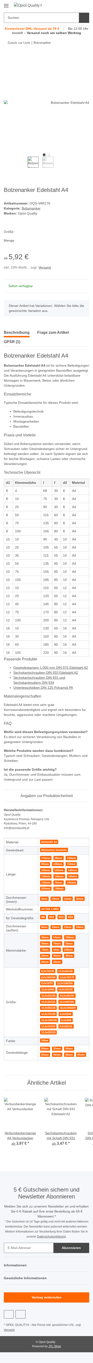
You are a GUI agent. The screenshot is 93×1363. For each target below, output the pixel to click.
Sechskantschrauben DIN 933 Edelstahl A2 (45, 672)
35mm (45, 937)
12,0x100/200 (65, 983)
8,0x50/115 (66, 1026)
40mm (69, 1048)
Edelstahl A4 (49, 841)
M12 (61, 917)
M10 (51, 917)
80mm (57, 1054)
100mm (69, 937)
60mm (45, 961)
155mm (71, 882)
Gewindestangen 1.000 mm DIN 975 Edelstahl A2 (50, 667)
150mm (72, 876)
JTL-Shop (54, 1346)
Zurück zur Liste (19, 43)
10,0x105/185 (49, 1020)
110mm (71, 864)
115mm (45, 870)
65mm (81, 1054)
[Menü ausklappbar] (6, 4)
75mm (58, 882)
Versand (44, 267)
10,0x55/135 (48, 1007)
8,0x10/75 (47, 983)
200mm (45, 888)
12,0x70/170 (67, 977)
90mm (45, 864)
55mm (69, 943)
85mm (45, 1048)
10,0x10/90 (47, 989)
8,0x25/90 (65, 1014)
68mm (58, 858)
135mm (45, 882)
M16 (70, 917)
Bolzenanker (31, 208)
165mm (59, 876)
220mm (71, 858)
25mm (57, 961)
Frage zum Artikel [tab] (53, 332)
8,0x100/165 (48, 977)
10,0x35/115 (48, 1001)
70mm (57, 943)
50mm (45, 943)
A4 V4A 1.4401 (50, 909)
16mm (79, 898)
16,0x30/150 (67, 995)
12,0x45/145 (65, 971)
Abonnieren (71, 1248)
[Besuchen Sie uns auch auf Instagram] (20, 1314)
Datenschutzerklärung (51, 1236)
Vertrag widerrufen (47, 1297)
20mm (45, 955)
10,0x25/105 (48, 995)
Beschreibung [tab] (17, 332)
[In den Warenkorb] (7, 57)
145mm (72, 870)
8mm (44, 898)
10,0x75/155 (48, 1014)
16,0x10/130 (65, 989)
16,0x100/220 (68, 1007)
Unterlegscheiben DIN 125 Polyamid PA (43, 687)
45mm (57, 955)
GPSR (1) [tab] (12, 342)
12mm (68, 898)
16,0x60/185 (67, 1001)
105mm (57, 864)
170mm (45, 858)
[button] (70, 5)
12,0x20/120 (48, 1032)
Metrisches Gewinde (54, 850)
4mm (56, 949)
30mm (69, 955)
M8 (43, 917)
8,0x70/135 (47, 971)
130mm (45, 876)
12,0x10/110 (48, 1026)
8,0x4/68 (66, 1020)
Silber (44, 1040)
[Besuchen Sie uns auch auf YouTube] (9, 1314)
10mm (55, 898)
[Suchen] (84, 18)
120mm (58, 870)
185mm (59, 888)
